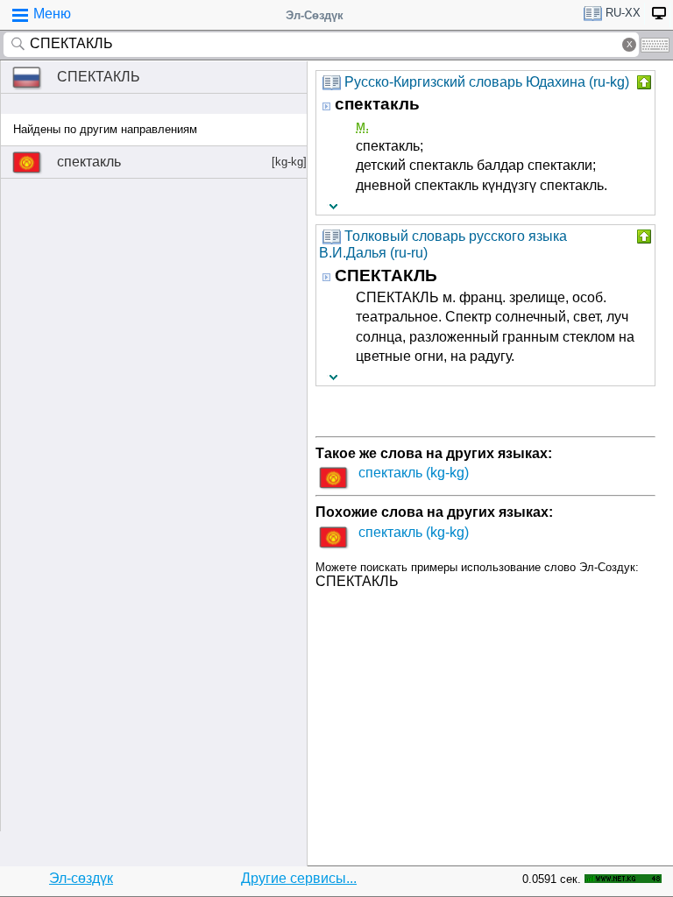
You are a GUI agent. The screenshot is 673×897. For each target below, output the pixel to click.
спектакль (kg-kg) (413, 472)
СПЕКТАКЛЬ (98, 76)
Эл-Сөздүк (315, 15)
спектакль (182, 161)
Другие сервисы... (299, 878)
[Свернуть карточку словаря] (642, 82)
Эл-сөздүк (81, 878)
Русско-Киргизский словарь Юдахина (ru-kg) (486, 81)
